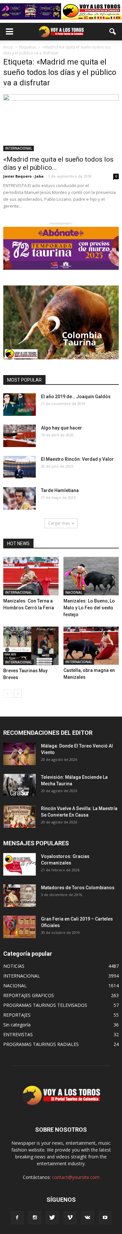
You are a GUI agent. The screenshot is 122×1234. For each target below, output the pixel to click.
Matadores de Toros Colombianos (78, 887)
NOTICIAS (13, 966)
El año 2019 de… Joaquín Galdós (76, 396)
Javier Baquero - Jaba (23, 176)
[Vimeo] (69, 1217)
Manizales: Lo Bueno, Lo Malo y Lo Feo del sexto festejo (89, 607)
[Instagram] (34, 1217)
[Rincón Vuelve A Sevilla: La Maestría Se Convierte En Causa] (19, 816)
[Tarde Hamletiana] (19, 498)
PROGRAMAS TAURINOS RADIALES (41, 1044)
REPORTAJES (17, 1015)
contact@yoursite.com (76, 1177)
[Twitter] (52, 1217)
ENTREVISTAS (18, 1034)
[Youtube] (105, 1217)
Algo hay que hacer (61, 427)
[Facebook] (17, 1217)
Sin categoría (17, 1025)
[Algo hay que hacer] (19, 436)
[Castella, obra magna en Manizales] (91, 646)
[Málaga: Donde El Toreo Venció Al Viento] (19, 754)
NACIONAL (73, 592)
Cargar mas (59, 523)
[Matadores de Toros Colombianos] (19, 895)
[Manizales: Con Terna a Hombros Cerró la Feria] (31, 576)
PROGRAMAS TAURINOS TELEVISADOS (45, 1005)
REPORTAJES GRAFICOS (28, 995)
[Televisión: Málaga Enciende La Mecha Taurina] (19, 785)
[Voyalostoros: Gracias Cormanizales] (19, 864)
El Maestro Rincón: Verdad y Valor (77, 459)
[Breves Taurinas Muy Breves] (31, 646)
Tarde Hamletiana (60, 490)
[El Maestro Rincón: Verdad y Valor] (19, 467)
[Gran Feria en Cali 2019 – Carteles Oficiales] (19, 927)
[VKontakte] (87, 1217)
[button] (113, 31)
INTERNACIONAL (18, 148)
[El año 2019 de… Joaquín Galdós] (19, 404)
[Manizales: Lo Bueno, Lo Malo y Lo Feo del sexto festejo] (91, 576)
